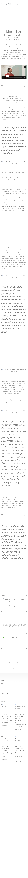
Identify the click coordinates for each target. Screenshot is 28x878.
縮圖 (26, 595)
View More (4, 725)
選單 (2, 7)
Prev (1, 611)
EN (24, 1)
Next (26, 611)
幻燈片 (23, 595)
